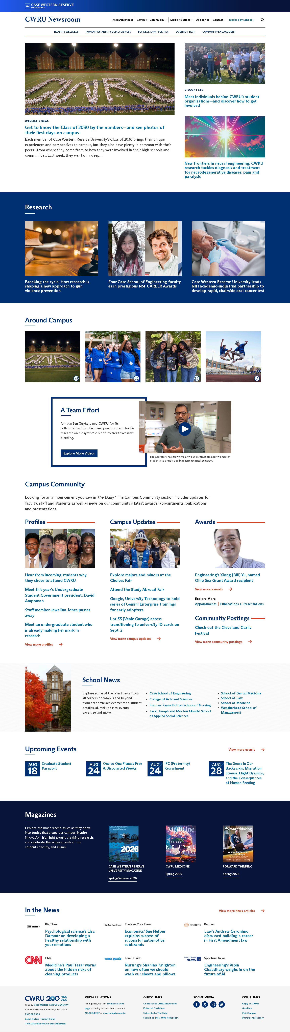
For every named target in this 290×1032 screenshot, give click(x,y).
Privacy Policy (48, 1018)
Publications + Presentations (242, 604)
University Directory (253, 1017)
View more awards (209, 589)
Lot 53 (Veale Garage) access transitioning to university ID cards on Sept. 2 (144, 624)
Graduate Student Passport (56, 766)
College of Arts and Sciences (171, 699)
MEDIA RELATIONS (98, 997)
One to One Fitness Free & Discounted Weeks (122, 766)
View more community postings (218, 642)
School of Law (232, 698)
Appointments (205, 604)
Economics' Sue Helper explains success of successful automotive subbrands (145, 938)
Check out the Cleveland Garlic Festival (223, 630)
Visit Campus (249, 1013)
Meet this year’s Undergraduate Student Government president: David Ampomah (59, 595)
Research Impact (122, 19)
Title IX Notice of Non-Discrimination (45, 1023)
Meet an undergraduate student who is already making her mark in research (58, 630)
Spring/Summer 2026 (122, 878)
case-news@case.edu (114, 1013)
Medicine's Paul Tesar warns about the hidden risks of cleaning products (70, 969)
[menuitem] (66, 32)
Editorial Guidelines (154, 1008)
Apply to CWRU (250, 1003)
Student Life (194, 89)
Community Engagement (219, 31)
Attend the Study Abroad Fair (137, 589)
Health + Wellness (66, 31)
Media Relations (180, 19)
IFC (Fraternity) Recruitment (177, 766)
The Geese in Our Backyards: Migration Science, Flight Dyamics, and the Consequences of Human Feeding (245, 773)
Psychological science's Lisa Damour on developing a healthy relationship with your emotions (70, 938)
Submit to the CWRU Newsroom (160, 1017)
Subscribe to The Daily (155, 1013)
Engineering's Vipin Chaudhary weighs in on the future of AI (229, 969)
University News (37, 120)
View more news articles (237, 911)
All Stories (202, 19)
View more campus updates (130, 639)
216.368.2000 (32, 1014)
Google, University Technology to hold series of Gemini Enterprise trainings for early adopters (145, 604)
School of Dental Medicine (241, 693)
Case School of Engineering (170, 693)
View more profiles (39, 644)
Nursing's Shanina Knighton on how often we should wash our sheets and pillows (150, 969)
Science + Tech (185, 31)
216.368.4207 (92, 1013)
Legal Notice (32, 1018)
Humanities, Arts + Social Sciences (108, 31)
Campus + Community (151, 19)
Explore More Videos (79, 453)
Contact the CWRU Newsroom (160, 1003)
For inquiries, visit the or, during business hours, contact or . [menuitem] (105, 1008)
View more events (242, 750)
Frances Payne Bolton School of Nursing (180, 705)
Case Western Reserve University (51, 1004)
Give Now (247, 1008)
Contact (218, 19)
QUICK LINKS (152, 997)
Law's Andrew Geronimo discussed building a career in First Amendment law (228, 936)
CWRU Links (251, 997)
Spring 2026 (174, 874)
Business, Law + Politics (153, 31)
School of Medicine (235, 703)
